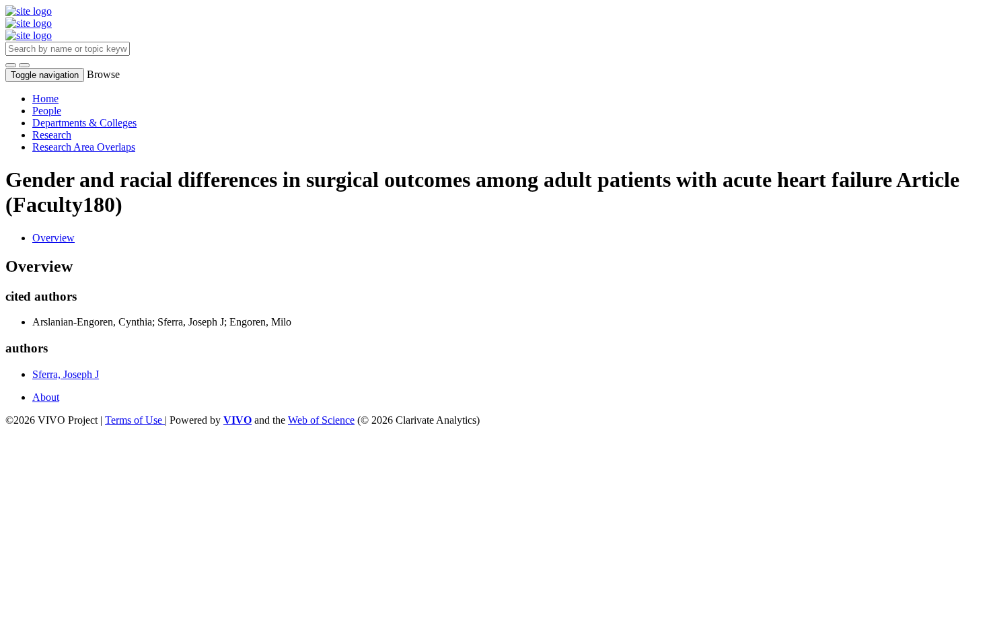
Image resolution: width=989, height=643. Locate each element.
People (46, 110)
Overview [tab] (53, 237)
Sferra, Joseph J (65, 374)
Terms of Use (135, 420)
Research (51, 135)
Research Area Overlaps (83, 147)
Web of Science (321, 420)
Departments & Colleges (84, 122)
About (45, 397)
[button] (10, 65)
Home (45, 98)
